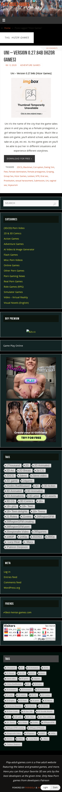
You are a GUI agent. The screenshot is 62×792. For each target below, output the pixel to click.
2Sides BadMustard (18, 486)
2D (27, 465)
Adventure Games (30, 65)
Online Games (12, 265)
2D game (12, 480)
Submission (39, 180)
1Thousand (13, 465)
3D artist (34, 495)
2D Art (10, 470)
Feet (6, 171)
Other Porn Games (14, 270)
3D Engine (10, 700)
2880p (51, 536)
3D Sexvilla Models (45, 711)
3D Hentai (48, 700)
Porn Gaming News (14, 276)
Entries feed (10, 577)
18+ (41, 501)
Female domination (17, 171)
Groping (50, 171)
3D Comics (26, 501)
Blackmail (27, 167)
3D (37, 486)
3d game (35, 700)
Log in (7, 571)
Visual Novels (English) (16, 302)
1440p (23, 536)
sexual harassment (24, 180)
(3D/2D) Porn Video (14, 228)
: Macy (29, 542)
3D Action (49, 486)
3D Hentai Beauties (13, 706)
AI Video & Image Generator (19, 249)
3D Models (31, 706)
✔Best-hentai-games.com (17, 612)
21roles (26, 516)
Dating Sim (49, 167)
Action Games (11, 238)
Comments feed (12, 582)
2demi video (39, 475)
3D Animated (14, 491)
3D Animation (35, 491)
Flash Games (11, 254)
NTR (37, 176)
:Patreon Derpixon (17, 547)
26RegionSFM (45, 516)
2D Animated (41, 465)
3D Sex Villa (28, 711)
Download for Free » (19, 158)
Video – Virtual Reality (16, 297)
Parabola (30, 787)
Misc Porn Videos (13, 260)
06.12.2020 (11, 65)
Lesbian (31, 176)
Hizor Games (20, 176)
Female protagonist (36, 171)
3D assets (50, 496)
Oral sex (44, 176)
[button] (50, 787)
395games (40, 531)
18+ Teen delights (16, 511)
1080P (10, 536)
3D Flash (23, 700)
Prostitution (9, 180)
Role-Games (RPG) (13, 286)
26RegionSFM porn (18, 526)
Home (7, 28)
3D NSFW (44, 706)
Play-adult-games (15, 4)
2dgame (28, 480)
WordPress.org (12, 587)
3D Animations (15, 495)
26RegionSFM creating (20, 521)
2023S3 (37, 536)
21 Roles (11, 516)
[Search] (54, 204)
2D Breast (25, 470)
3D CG (10, 501)
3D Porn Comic (12, 711)
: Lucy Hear (13, 542)
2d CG (40, 470)
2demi (23, 475)
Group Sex (8, 176)
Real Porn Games (13, 281)
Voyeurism (13, 185)
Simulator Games (13, 292)
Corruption (38, 167)
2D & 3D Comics (12, 233)
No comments (52, 48)
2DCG (19, 167)
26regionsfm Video (17, 531)
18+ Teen (27, 506)
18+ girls (11, 506)
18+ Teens (39, 511)
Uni (47, 180)
